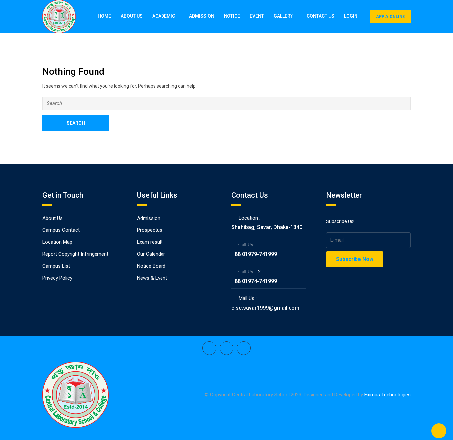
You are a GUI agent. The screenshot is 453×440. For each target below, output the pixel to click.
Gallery (283, 16)
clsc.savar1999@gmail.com (265, 308)
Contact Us (320, 16)
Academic (163, 16)
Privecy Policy (57, 278)
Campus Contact (61, 230)
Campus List (56, 266)
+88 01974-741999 (254, 281)
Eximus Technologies (387, 395)
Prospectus (149, 230)
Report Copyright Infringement (75, 254)
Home (104, 16)
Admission (201, 16)
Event (257, 16)
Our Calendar (151, 254)
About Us (132, 16)
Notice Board (151, 266)
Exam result (149, 242)
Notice (232, 16)
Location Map (57, 242)
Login (350, 16)
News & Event (152, 278)
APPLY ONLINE (390, 16)
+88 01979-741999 (254, 254)
